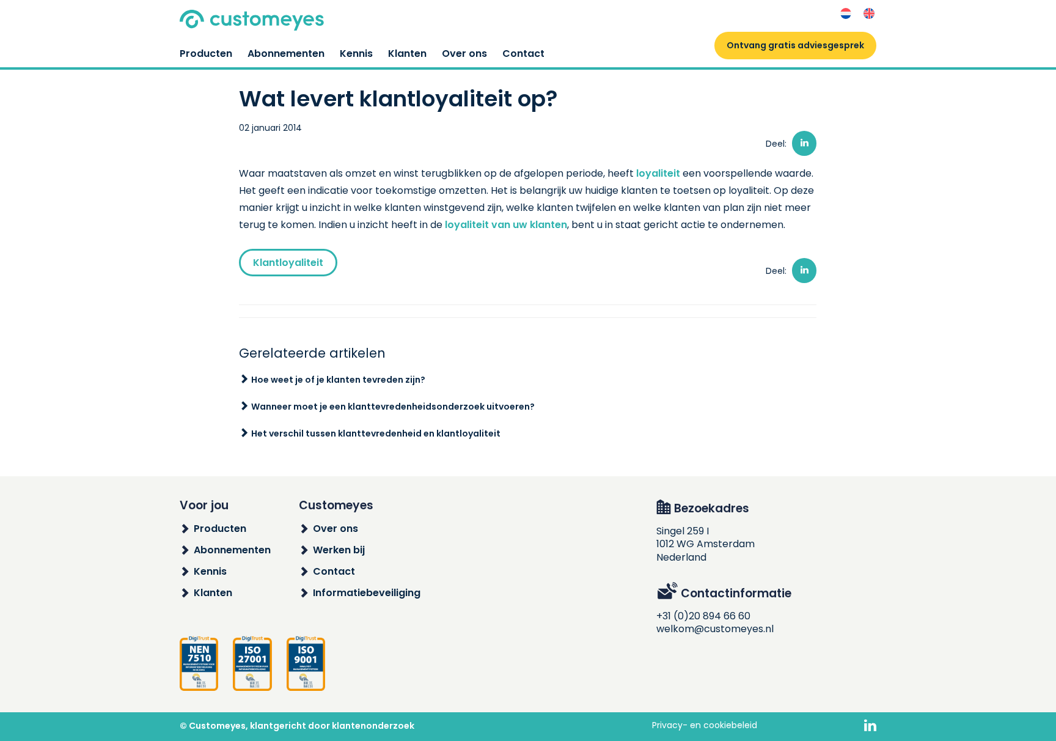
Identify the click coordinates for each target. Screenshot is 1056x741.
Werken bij (339, 550)
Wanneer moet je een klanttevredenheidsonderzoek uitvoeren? (393, 406)
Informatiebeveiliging (366, 593)
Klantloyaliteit (288, 263)
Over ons (464, 53)
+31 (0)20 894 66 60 (703, 616)
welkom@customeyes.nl (715, 628)
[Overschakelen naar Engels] (869, 14)
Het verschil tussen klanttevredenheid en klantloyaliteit (376, 433)
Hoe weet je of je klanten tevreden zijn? (338, 380)
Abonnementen (286, 53)
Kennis (356, 53)
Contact (523, 53)
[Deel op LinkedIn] (804, 143)
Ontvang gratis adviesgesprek (795, 45)
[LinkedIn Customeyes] (870, 726)
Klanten (407, 53)
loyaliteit (658, 173)
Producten (206, 53)
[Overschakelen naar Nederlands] (845, 14)
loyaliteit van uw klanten (506, 225)
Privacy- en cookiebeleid (704, 725)
